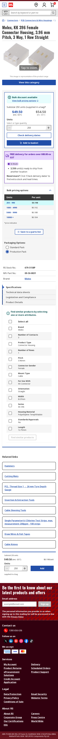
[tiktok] (31, 641)
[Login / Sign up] (44, 5)
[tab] (29, 287)
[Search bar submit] (53, 12)
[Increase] (48, 127)
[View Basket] (52, 5)
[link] (25, 100)
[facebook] (26, 641)
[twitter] (6, 641)
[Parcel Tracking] (36, 5)
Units (10, 119)
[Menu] (4, 5)
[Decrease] (9, 127)
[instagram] (21, 641)
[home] (3, 20)
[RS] (11, 5)
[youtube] (16, 641)
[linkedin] (11, 641)
